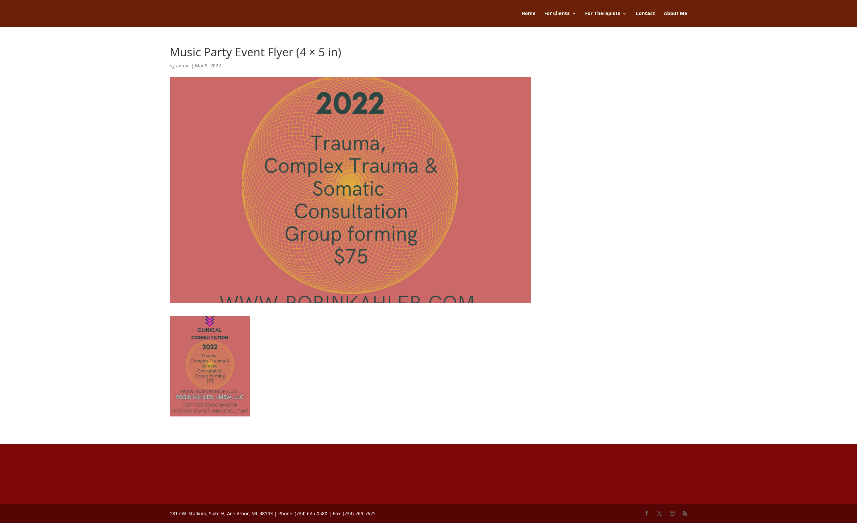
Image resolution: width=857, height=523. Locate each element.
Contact (645, 13)
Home (529, 13)
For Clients (557, 13)
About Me (675, 13)
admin (182, 65)
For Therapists (602, 13)
